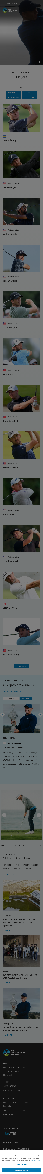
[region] (21, 1162)
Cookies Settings (21, 1164)
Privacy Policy (36, 1160)
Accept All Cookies (21, 1170)
